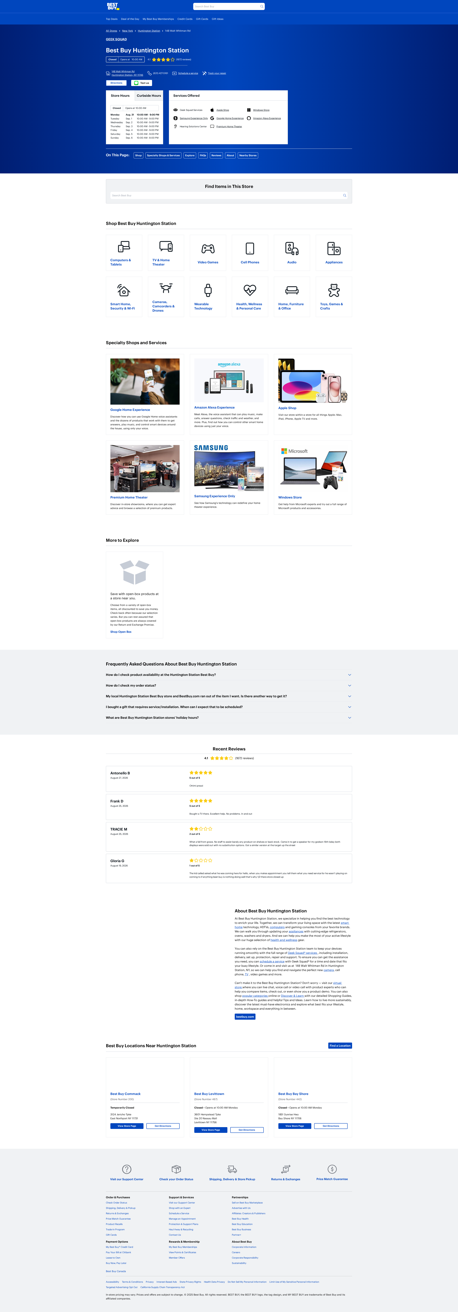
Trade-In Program (115, 1229)
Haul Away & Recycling (181, 1229)
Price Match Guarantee (332, 1179)
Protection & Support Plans (183, 1224)
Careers (236, 1252)
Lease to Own (113, 1257)
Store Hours (120, 95)
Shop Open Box (120, 631)
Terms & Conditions (132, 1281)
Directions (116, 82)
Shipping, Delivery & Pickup (120, 1208)
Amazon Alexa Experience (214, 407)
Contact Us (175, 1234)
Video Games (208, 262)
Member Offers (177, 1257)
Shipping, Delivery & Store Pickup (232, 1179)
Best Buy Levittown (209, 1093)
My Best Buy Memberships (158, 18)
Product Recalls (114, 1224)
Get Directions (163, 1125)
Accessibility (112, 1281)
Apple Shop (287, 408)
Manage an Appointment (182, 1218)
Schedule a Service (179, 1213)
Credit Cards (185, 18)
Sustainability (239, 1263)
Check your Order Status (176, 1179)
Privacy (150, 1281)
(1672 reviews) (183, 59)
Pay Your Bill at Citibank (118, 1252)
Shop (138, 155)
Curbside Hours (149, 95)
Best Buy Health (240, 1218)
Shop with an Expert (180, 1208)
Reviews (216, 155)
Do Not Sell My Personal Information (247, 1281)
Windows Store (290, 497)
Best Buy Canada (116, 1271)
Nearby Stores (248, 155)
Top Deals (112, 18)
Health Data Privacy (214, 1281)
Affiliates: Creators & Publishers (248, 1213)
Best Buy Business (241, 1229)
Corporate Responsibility (245, 1257)
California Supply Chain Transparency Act (162, 1287)
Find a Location (340, 1045)
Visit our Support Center (126, 1179)
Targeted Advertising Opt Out (122, 1287)
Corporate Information (244, 1246)
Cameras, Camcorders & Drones (163, 306)
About (230, 155)
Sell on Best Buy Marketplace (247, 1202)
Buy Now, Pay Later (116, 1263)
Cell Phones (250, 262)
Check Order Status (116, 1202)
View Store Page (127, 1125)
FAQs (203, 155)
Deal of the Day (130, 18)
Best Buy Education (242, 1224)
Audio (291, 262)
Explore (189, 155)
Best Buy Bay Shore (293, 1093)
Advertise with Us (241, 1208)
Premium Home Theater (129, 497)
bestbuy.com (245, 1016)
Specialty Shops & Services (163, 155)
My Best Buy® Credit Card (119, 1246)
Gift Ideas (217, 18)
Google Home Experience (130, 409)
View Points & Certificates (182, 1252)
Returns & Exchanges (285, 1179)
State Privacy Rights (190, 1281)
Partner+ (236, 1234)
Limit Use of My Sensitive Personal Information (294, 1281)
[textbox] (145, 422)
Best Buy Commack (125, 1093)
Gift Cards (202, 18)
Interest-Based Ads (167, 1281)
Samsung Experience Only (214, 496)
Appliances (334, 262)
